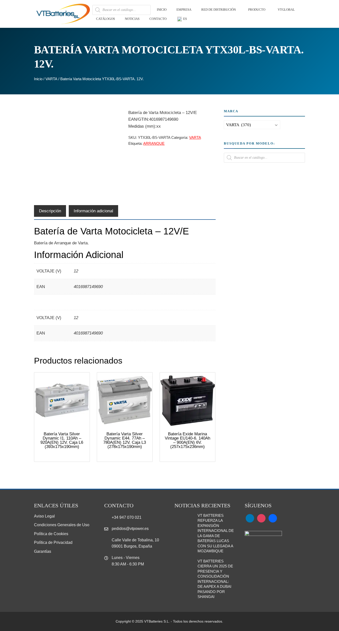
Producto (256, 9)
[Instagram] (261, 518)
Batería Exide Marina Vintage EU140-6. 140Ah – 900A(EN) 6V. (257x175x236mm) (187, 440)
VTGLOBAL (286, 9)
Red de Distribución (218, 9)
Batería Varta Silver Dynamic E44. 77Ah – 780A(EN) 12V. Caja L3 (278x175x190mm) (124, 440)
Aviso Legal (44, 516)
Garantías (42, 551)
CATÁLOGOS (105, 19)
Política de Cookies (51, 534)
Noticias (132, 19)
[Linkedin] (250, 518)
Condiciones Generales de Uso (61, 525)
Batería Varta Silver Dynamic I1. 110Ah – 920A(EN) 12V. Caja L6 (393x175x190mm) (61, 440)
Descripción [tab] (50, 211)
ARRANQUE (154, 143)
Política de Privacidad (53, 542)
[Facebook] (273, 518)
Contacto (158, 19)
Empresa (183, 9)
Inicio (38, 79)
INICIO (162, 9)
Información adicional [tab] (93, 211)
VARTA (51, 79)
